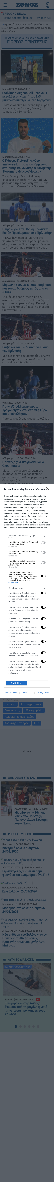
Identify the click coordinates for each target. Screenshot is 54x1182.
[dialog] (27, 591)
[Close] (48, 489)
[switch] (43, 542)
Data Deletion (11, 693)
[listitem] (27, 536)
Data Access (27, 693)
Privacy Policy (43, 693)
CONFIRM (16, 683)
